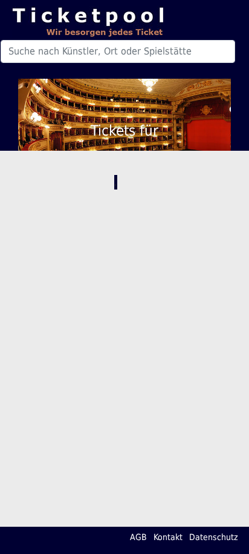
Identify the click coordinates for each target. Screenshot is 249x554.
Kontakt (168, 537)
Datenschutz (213, 537)
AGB (138, 537)
